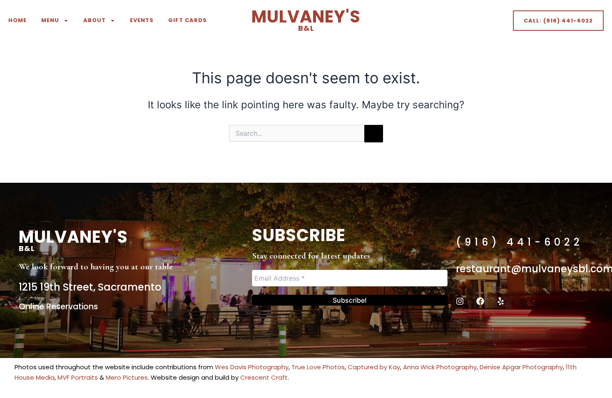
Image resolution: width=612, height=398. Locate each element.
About (94, 20)
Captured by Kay (374, 367)
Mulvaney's (306, 19)
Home (17, 20)
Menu (50, 20)
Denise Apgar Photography (521, 367)
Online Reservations (58, 306)
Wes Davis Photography (252, 367)
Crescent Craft (264, 377)
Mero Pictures (127, 377)
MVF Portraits (77, 377)
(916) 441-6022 (519, 242)
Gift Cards (187, 20)
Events (142, 20)
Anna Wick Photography (440, 367)
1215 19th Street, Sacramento (90, 287)
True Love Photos (318, 367)
